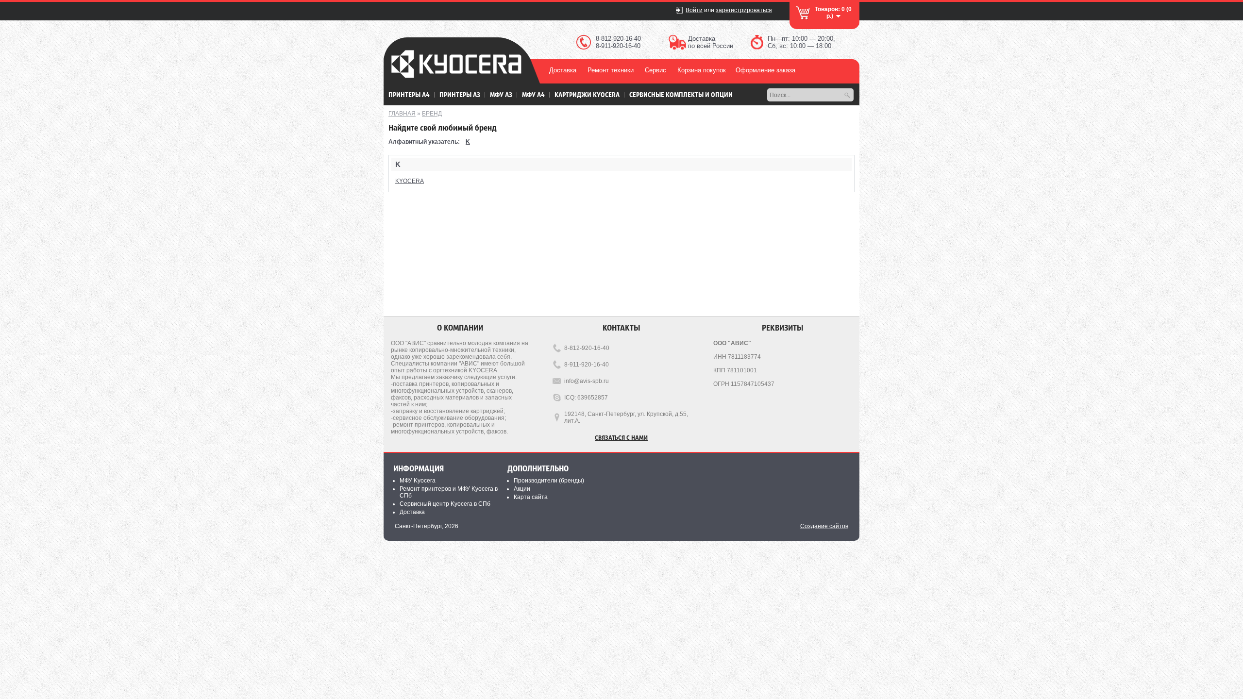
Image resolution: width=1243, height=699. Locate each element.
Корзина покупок (701, 70)
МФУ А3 (501, 94)
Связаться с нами (621, 437)
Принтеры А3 (459, 94)
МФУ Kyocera (418, 480)
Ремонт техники (611, 70)
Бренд (432, 113)
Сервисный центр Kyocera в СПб (445, 503)
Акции (522, 488)
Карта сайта (531, 497)
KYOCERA (409, 181)
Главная (402, 113)
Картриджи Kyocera (587, 94)
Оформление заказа (765, 70)
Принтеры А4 (409, 94)
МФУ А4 (533, 94)
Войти (694, 10)
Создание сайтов (824, 526)
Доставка (562, 70)
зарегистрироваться (744, 10)
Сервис (655, 70)
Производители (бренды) (549, 480)
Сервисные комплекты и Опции (681, 94)
